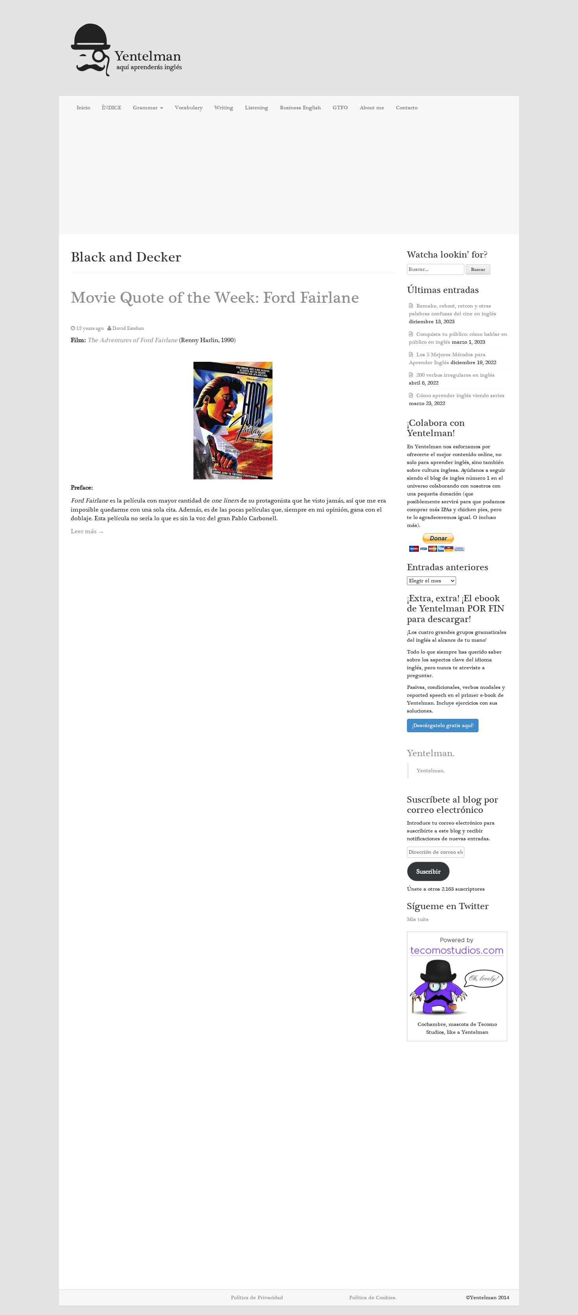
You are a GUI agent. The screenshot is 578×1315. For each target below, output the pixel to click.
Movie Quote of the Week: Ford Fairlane (215, 298)
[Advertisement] (289, 177)
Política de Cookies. (372, 1297)
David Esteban (128, 328)
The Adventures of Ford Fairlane (132, 340)
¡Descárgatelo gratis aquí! (442, 725)
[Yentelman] (127, 49)
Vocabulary (188, 107)
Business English (300, 107)
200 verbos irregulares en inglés (455, 375)
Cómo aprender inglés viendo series (460, 395)
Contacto (407, 107)
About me (372, 107)
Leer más (87, 531)
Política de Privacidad (257, 1297)
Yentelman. (431, 753)
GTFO (340, 107)
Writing (223, 107)
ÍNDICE (111, 107)
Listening (256, 107)
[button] (232, 420)
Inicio (83, 107)
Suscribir (428, 871)
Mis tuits (418, 919)
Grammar (146, 107)
